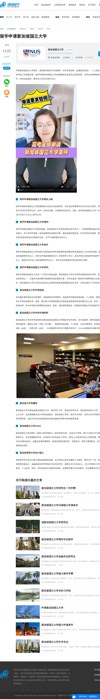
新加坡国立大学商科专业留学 (57, 539)
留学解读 (76, 17)
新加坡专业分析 (50, 514)
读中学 (17, 17)
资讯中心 (23, 29)
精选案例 (45, 17)
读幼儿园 (35, 17)
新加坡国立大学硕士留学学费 (57, 573)
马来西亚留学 (60, 5)
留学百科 (66, 17)
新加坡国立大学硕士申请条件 (57, 624)
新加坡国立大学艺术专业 (54, 642)
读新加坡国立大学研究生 (54, 522)
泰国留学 (72, 5)
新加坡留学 (46, 5)
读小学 (26, 17)
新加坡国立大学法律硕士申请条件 (59, 505)
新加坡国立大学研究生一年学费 (58, 488)
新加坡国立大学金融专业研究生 (58, 556)
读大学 (9, 17)
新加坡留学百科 (50, 497)
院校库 (82, 5)
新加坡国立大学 (56, 49)
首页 (36, 5)
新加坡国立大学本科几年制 (56, 590)
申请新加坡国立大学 (52, 607)
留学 (32, 29)
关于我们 (92, 5)
